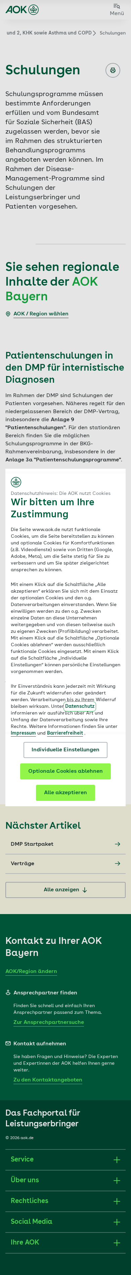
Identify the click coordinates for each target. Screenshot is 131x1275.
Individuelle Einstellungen (65, 750)
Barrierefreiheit (65, 733)
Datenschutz (79, 706)
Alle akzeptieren (65, 793)
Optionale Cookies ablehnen (65, 771)
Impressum (23, 733)
